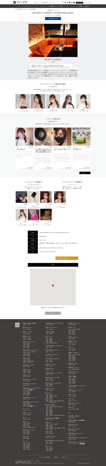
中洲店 (51, 429)
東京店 (28, 449)
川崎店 (29, 372)
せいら (46, 223)
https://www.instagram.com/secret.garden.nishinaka (51, 247)
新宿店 (56, 415)
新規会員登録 (79, 2)
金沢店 (28, 445)
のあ (46, 206)
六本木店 (28, 376)
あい (32, 168)
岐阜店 (51, 450)
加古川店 (51, 324)
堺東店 (74, 338)
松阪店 (28, 344)
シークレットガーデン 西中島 (25, 168)
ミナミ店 (29, 324)
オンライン (82, 443)
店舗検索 (19, 9)
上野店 (55, 402)
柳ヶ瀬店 (29, 371)
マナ (21, 206)
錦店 (28, 424)
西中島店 (29, 403)
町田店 (28, 434)
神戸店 (28, 359)
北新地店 (33, 351)
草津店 (28, 432)
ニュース (73, 6)
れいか (88, 168)
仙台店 (28, 354)
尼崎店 (51, 361)
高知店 (28, 346)
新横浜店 (29, 339)
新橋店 (28, 394)
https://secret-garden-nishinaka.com (47, 251)
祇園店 (32, 361)
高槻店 (74, 364)
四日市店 (29, 392)
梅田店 (28, 343)
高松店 (51, 339)
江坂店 (28, 333)
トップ (18, 6)
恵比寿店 (29, 329)
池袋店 (28, 355)
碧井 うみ (34, 206)
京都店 (28, 347)
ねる (51, 168)
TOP (16, 9)
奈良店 (51, 340)
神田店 (28, 366)
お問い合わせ (64, 457)
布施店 (78, 369)
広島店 (51, 394)
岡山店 (28, 431)
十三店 (51, 337)
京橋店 (51, 333)
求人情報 (80, 6)
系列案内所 (87, 6)
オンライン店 (77, 443)
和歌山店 (29, 337)
